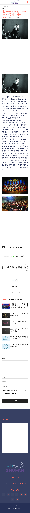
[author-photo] (15, 284)
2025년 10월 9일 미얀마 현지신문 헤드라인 (19, 322)
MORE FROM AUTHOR (15, 300)
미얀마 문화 (12, 247)
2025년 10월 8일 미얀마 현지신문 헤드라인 (19, 330)
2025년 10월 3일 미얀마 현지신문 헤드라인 (19, 338)
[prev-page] (3, 353)
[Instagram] (8, 494)
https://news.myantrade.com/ (15, 289)
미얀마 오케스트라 (19, 247)
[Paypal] (16, 292)
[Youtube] (17, 499)
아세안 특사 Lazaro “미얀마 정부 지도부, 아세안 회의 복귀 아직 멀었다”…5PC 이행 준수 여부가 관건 (19, 306)
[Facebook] (10, 292)
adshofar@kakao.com (19, 483)
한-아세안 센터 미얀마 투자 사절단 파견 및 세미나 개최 (22, 268)
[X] (20, 292)
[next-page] (5, 353)
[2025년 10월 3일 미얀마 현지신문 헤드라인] (6, 338)
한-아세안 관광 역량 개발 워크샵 (8, 267)
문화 (8, 6)
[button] (2, 2)
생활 (5, 6)
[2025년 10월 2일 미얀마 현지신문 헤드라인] (6, 346)
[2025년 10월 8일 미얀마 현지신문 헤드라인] (6, 331)
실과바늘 (12, 505)
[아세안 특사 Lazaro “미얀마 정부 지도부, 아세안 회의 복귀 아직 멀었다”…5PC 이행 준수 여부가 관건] (6, 306)
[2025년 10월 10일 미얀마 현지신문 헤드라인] (6, 315)
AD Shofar (5, 17)
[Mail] (16, 494)
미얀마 (7, 247)
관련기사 (5, 300)
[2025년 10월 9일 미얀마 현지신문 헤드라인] (6, 323)
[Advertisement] (15, 56)
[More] (22, 256)
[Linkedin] (13, 292)
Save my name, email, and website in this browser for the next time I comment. (14, 393)
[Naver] (21, 494)
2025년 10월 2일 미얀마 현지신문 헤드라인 (19, 345)
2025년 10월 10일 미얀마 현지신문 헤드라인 (19, 314)
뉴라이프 (17, 505)
